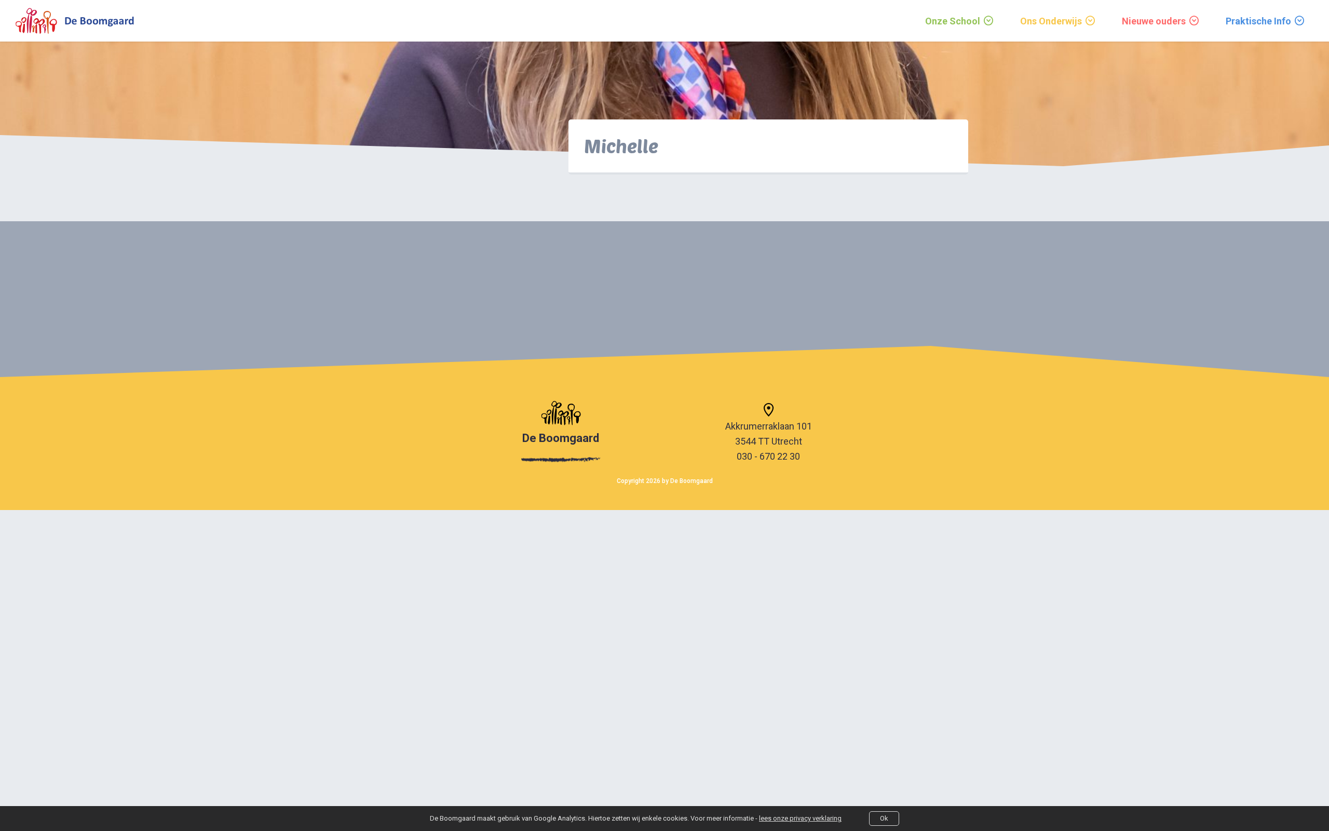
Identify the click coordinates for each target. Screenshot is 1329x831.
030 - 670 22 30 (768, 456)
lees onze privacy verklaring (800, 818)
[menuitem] (959, 21)
